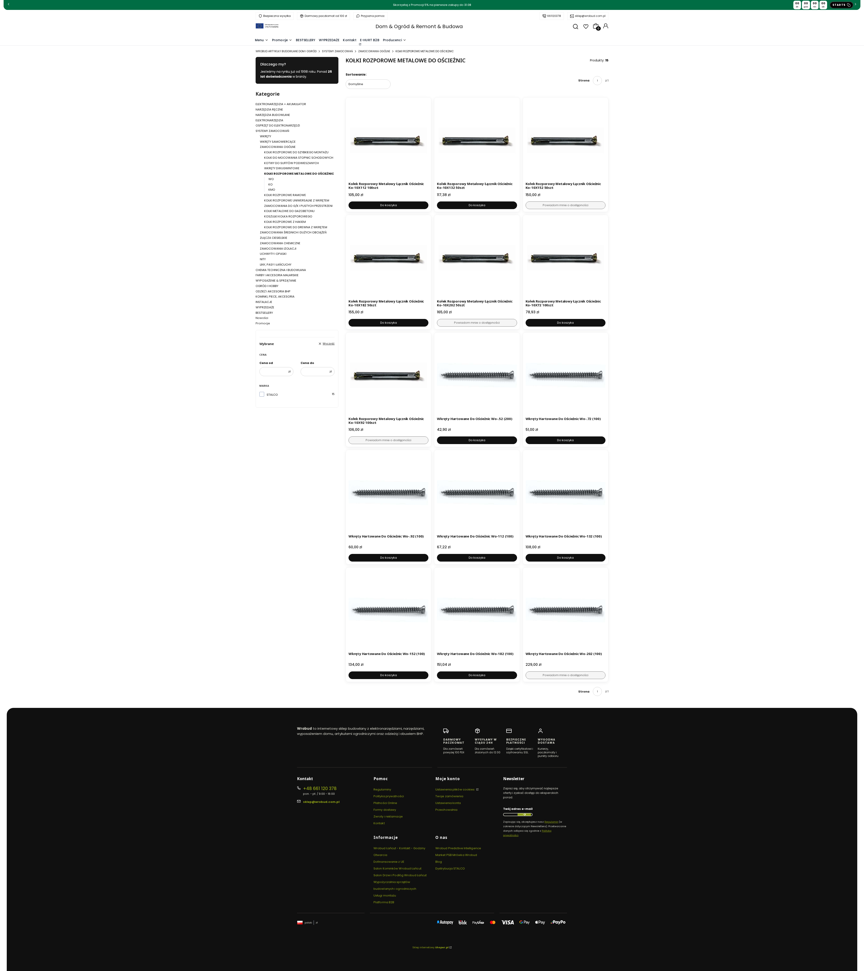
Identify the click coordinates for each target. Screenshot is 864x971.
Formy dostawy (385, 810)
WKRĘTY (265, 136)
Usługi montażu (385, 895)
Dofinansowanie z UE (389, 862)
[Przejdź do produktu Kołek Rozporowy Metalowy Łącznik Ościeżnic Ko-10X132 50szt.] (477, 140)
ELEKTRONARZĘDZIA (269, 120)
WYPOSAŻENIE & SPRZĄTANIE (276, 280)
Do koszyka (388, 205)
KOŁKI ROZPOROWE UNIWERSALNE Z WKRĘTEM (296, 200)
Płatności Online (385, 803)
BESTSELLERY (264, 313)
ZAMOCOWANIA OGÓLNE (374, 51)
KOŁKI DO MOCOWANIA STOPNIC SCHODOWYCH (298, 158)
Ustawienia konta (448, 803)
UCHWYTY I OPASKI (273, 254)
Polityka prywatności (389, 796)
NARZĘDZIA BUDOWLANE (273, 115)
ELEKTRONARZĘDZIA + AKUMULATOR (281, 104)
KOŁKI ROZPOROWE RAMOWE (285, 195)
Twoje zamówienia (449, 796)
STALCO (272, 395)
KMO (271, 189)
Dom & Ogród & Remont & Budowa (419, 26)
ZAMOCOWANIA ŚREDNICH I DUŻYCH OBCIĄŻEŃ (293, 232)
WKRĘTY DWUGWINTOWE (281, 168)
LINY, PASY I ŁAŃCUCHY (275, 264)
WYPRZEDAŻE (265, 307)
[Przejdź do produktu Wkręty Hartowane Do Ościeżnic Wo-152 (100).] (388, 610)
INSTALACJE (264, 302)
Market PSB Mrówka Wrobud (456, 855)
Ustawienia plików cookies (455, 789)
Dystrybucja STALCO (450, 868)
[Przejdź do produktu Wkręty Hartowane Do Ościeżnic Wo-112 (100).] (477, 493)
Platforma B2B (384, 902)
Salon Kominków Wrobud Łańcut (397, 868)
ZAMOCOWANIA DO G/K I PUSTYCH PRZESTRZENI (298, 206)
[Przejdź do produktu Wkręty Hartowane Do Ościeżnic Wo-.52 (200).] (477, 375)
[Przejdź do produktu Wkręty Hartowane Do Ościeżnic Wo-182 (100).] (477, 610)
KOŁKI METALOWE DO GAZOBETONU (289, 211)
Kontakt (379, 823)
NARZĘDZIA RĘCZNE (269, 109)
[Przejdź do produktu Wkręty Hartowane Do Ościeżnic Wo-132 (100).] (565, 493)
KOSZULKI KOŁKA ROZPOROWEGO (288, 216)
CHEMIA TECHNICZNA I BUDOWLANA (281, 270)
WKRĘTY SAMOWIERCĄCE (278, 142)
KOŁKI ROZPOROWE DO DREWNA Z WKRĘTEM (295, 227)
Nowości (262, 318)
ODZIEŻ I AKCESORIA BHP (273, 291)
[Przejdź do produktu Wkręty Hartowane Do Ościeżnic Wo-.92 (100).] (388, 493)
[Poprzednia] (8, 5)
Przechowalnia (446, 810)
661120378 (554, 16)
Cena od (266, 363)
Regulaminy (382, 789)
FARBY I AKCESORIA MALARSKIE (277, 275)
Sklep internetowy (430, 947)
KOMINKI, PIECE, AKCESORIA (275, 296)
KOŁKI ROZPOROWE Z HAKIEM (285, 222)
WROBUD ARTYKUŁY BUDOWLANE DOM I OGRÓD (286, 51)
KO (270, 184)
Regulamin (551, 822)
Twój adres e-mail (518, 809)
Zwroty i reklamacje (388, 816)
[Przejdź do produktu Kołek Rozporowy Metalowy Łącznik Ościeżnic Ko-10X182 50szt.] (388, 258)
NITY (263, 259)
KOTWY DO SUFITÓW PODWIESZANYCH (291, 163)
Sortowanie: (356, 74)
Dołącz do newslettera (524, 814)
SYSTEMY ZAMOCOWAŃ (337, 51)
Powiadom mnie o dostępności (565, 205)
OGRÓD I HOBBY (267, 286)
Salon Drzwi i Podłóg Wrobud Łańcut (400, 875)
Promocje (263, 323)
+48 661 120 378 (320, 789)
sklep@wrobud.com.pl (590, 16)
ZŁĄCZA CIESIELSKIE (273, 238)
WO (271, 179)
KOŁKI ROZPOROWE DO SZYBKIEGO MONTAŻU (296, 152)
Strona (584, 80)
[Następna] (855, 5)
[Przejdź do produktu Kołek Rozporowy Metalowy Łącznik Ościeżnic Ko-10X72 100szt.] (565, 258)
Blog (438, 862)
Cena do (307, 363)
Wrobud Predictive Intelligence (458, 848)
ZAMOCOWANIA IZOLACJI (278, 248)
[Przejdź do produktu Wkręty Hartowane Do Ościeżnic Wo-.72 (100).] (565, 375)
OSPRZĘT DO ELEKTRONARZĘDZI (278, 125)
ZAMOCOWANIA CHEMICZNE (280, 243)
